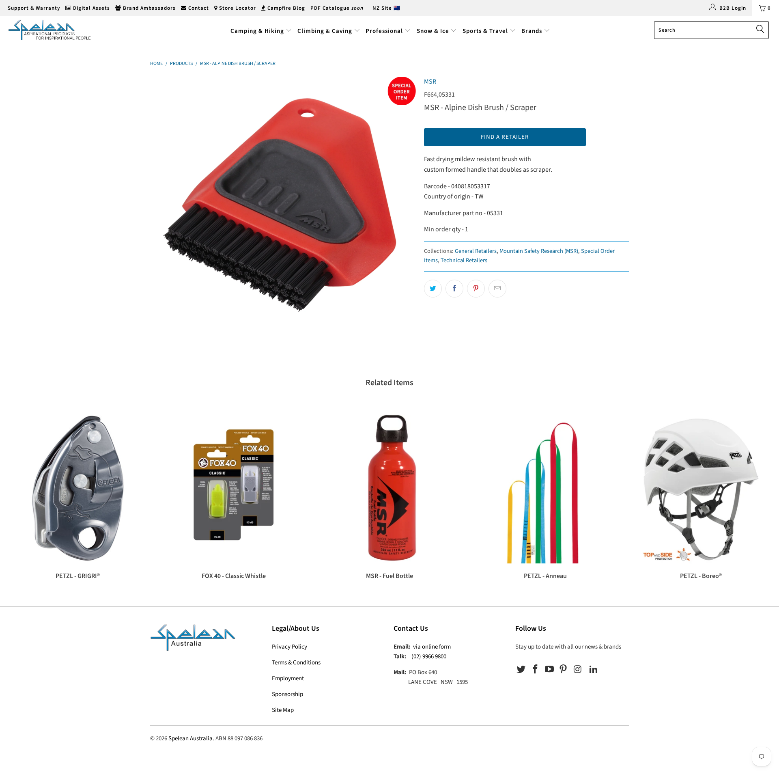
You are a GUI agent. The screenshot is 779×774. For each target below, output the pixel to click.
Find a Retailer (505, 137)
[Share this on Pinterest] (476, 289)
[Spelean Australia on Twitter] (521, 669)
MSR (430, 81)
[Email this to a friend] (497, 289)
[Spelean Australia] (66, 29)
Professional (384, 31)
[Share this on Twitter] (433, 289)
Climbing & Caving (324, 31)
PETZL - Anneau (545, 488)
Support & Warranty (33, 8)
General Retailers (476, 251)
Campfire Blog (285, 8)
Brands (532, 31)
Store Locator (236, 8)
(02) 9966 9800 (428, 656)
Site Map (283, 710)
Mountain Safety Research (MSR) (538, 251)
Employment (288, 678)
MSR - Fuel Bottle (389, 488)
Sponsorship (287, 694)
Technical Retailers (464, 260)
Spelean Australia (190, 738)
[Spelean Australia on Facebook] (535, 669)
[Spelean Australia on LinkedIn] (593, 669)
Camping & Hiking (257, 31)
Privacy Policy (289, 646)
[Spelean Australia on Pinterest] (563, 669)
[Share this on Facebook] (454, 289)
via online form (432, 646)
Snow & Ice (433, 31)
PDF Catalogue (337, 8)
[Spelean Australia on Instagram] (578, 669)
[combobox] (711, 30)
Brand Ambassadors (148, 8)
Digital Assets (90, 8)
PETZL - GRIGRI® (78, 488)
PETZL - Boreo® (701, 488)
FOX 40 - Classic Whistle (234, 488)
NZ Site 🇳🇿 (386, 8)
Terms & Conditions (296, 662)
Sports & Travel (485, 31)
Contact (198, 8)
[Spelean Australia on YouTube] (549, 669)
